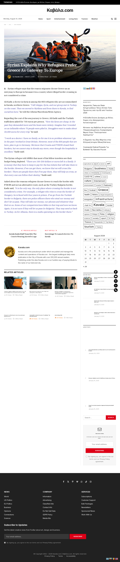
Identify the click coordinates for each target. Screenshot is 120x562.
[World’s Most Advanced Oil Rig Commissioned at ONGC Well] (87, 304)
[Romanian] (90, 88)
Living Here (73, 19)
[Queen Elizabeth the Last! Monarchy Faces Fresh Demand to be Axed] (99, 338)
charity (111, 169)
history (95, 194)
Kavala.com (19, 77)
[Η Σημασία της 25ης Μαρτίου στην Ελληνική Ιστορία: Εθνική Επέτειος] (15, 306)
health (87, 194)
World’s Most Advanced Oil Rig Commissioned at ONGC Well (104, 301)
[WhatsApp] (116, 285)
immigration (88, 199)
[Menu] (115, 19)
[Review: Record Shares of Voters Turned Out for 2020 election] (87, 281)
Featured (107, 185)
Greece (103, 190)
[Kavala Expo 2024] (66, 306)
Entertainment (59, 19)
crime (97, 176)
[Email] (116, 276)
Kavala (99, 205)
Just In (87, 205)
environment (88, 185)
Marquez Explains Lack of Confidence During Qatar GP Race (102, 378)
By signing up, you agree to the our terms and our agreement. (100, 459)
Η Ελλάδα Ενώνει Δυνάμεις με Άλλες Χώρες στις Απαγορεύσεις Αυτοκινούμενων (39, 2)
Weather (94, 19)
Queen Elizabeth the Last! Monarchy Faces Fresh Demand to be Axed (102, 350)
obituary (107, 210)
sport (103, 218)
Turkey (99, 227)
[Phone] (116, 290)
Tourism (84, 19)
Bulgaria (88, 169)
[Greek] (84, 88)
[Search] (112, 19)
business (100, 168)
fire (85, 190)
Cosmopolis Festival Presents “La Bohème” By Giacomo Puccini (40, 316)
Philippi (94, 214)
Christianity (95, 173)
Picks (102, 214)
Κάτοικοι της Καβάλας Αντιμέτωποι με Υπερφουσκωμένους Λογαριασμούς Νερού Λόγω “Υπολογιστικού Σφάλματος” (64, 292)
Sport (49, 19)
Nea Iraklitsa (97, 210)
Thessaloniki (98, 222)
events (98, 185)
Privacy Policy (105, 459)
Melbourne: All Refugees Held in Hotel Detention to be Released (104, 313)
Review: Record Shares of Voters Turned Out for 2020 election (105, 278)
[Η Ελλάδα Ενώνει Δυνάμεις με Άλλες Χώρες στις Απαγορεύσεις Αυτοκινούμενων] (41, 283)
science (87, 218)
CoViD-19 (88, 177)
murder (109, 205)
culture (87, 181)
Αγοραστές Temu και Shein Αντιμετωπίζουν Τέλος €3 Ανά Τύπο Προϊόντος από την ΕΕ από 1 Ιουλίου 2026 (15, 292)
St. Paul (111, 218)
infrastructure (104, 199)
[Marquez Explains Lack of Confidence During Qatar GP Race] (99, 366)
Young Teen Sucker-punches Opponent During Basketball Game (101, 406)
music (87, 210)
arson (102, 164)
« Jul (85, 266)
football (92, 190)
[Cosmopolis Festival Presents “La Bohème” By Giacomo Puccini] (41, 306)
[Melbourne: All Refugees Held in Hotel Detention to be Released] (87, 316)
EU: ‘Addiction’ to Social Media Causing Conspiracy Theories (104, 290)
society (96, 218)
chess (86, 173)
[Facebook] (116, 272)
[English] (93, 88)
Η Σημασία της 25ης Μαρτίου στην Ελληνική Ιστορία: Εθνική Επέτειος (14, 316)
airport (96, 164)
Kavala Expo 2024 (58, 315)
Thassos (87, 222)
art (108, 163)
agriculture (87, 164)
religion (110, 214)
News (40, 19)
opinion (87, 214)
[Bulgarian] (87, 88)
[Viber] (116, 281)
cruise (105, 177)
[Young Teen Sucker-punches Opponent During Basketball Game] (99, 394)
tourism (89, 226)
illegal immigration (106, 195)
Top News (109, 222)
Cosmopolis (106, 173)
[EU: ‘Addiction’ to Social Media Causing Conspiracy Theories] (87, 292)
